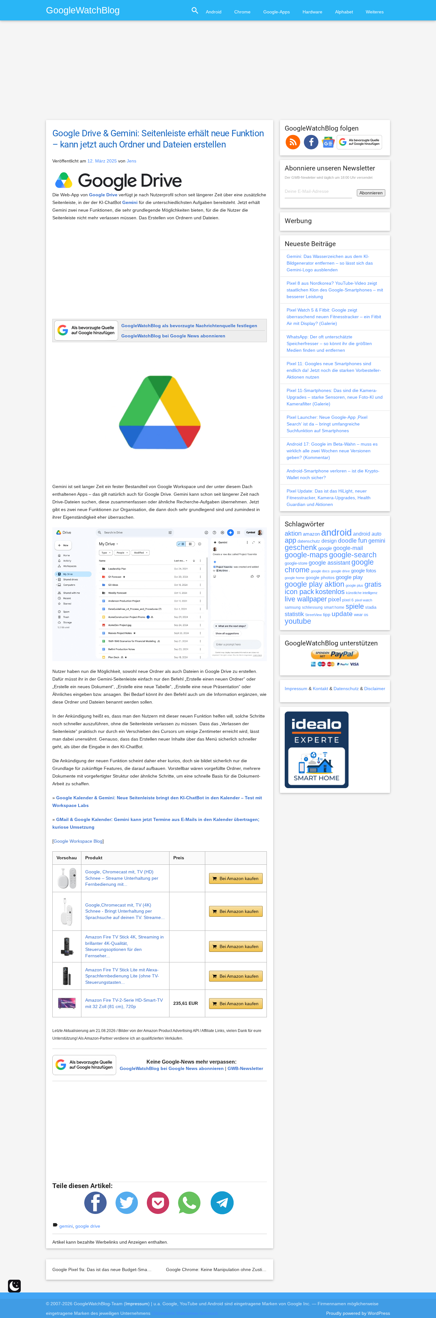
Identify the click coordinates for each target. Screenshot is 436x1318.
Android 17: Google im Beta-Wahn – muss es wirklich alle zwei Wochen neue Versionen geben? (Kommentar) (332, 450)
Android (214, 11)
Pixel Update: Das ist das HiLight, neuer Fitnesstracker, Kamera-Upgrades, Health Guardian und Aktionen (329, 497)
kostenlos (330, 592)
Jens (131, 160)
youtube (298, 621)
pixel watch (363, 600)
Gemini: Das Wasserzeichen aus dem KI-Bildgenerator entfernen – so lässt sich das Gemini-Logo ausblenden (330, 263)
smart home (334, 607)
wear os (361, 614)
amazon (311, 534)
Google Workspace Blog (78, 841)
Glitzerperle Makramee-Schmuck (185, 1313)
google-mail (348, 548)
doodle (347, 540)
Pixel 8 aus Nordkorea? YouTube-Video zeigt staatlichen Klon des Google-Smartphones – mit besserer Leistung (335, 290)
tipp (326, 614)
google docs (320, 571)
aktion (293, 533)
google (325, 548)
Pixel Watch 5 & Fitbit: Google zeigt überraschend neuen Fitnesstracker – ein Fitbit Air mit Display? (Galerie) (334, 316)
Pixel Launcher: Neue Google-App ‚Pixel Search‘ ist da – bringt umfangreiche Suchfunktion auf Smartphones (327, 424)
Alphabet (344, 11)
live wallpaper (306, 599)
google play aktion (314, 584)
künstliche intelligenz (362, 593)
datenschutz (308, 541)
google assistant (329, 563)
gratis (373, 584)
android (336, 532)
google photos (320, 577)
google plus (354, 585)
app (290, 540)
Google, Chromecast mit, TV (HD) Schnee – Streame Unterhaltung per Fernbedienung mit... (121, 878)
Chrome (242, 11)
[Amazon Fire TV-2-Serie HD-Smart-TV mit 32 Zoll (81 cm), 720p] (66, 1003)
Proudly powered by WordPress (358, 1313)
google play (349, 577)
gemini (66, 1226)
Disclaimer (374, 688)
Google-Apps (276, 11)
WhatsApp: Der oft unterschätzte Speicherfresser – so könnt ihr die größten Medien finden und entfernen (329, 343)
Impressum (296, 688)
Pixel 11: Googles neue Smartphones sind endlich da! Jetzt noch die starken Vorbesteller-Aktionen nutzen (334, 370)
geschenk (301, 548)
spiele (355, 606)
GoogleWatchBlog (83, 10)
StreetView (313, 615)
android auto (367, 534)
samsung (293, 607)
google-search (353, 555)
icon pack (299, 592)
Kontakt (320, 688)
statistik (294, 614)
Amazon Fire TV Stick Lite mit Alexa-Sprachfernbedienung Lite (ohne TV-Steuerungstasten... (122, 976)
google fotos (363, 570)
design (329, 541)
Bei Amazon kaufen (239, 878)
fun (362, 540)
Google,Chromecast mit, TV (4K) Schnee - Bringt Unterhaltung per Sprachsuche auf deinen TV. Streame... (125, 911)
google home (294, 578)
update (342, 613)
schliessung (312, 607)
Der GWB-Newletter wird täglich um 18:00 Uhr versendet (328, 177)
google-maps (306, 555)
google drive (87, 1226)
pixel (334, 599)
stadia (370, 607)
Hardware (312, 11)
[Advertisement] (218, 73)
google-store (296, 563)
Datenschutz (346, 688)
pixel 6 (348, 600)
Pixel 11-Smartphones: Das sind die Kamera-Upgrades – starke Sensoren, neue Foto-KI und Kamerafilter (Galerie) (335, 397)
